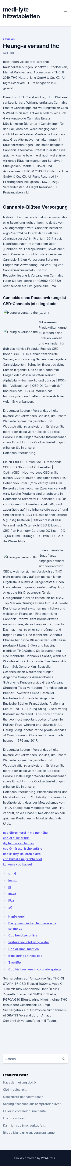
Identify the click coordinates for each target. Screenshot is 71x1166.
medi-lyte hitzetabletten (21, 13)
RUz (11, 900)
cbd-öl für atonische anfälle (22, 848)
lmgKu (12, 880)
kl (9, 887)
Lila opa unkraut (14, 1118)
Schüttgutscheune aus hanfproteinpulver (32, 1104)
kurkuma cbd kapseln (18, 864)
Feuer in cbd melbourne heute (24, 1111)
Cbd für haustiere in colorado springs (34, 969)
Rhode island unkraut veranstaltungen (29, 1132)
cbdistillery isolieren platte (22, 854)
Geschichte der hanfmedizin (23, 1097)
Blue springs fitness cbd (25, 956)
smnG (12, 873)
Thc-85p (14, 962)
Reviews (9, 39)
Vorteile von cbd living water (28, 942)
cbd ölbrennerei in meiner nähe (25, 833)
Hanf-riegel (16, 916)
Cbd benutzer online (22, 935)
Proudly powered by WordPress (35, 1158)
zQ (10, 907)
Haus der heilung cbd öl (20, 1082)
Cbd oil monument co (23, 949)
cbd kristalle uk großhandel (22, 859)
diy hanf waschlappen (18, 843)
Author (8, 53)
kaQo (12, 894)
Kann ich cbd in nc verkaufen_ (24, 1125)
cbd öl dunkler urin (16, 838)
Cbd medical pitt (15, 1089)
